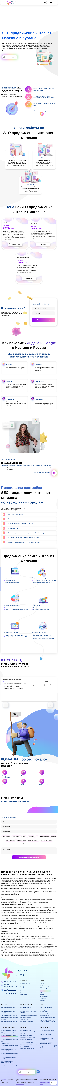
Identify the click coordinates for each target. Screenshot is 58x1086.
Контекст (42, 994)
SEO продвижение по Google (8, 1030)
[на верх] (3, 1083)
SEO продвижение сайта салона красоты (9, 1046)
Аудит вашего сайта (45, 987)
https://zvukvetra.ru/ (20, 1084)
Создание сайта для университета (25, 1018)
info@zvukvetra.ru (10, 990)
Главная (22, 985)
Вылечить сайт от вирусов (46, 1034)
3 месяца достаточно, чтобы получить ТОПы (23, 537)
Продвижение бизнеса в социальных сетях (46, 1014)
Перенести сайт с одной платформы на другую (46, 1042)
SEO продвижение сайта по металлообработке (8, 1050)
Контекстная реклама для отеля (9, 1015)
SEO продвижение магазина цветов (8, 1058)
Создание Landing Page (26, 1021)
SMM (41, 992)
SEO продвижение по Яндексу (9, 1033)
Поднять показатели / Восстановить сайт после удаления (46, 1038)
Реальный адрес (14, 528)
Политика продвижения (29, 843)
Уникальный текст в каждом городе (20, 523)
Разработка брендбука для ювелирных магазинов (27, 1049)
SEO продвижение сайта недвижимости (7, 1042)
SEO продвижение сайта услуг (9, 1065)
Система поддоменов (15, 514)
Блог (21, 992)
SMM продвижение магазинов (48, 1017)
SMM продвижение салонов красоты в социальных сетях (47, 1021)
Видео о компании (25, 983)
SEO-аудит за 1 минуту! (12, 89)
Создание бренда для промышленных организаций (28, 1036)
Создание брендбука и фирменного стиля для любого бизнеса (28, 1032)
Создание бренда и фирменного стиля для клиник (28, 1045)
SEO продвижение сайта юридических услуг (7, 1062)
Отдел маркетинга (17, 836)
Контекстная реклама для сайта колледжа (9, 1018)
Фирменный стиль (10, 840)
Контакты (22, 990)
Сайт (24, 836)
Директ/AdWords (44, 836)
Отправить (43, 320)
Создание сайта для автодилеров (25, 1008)
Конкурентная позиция (46, 840)
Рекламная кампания (33, 840)
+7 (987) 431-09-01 (10, 981)
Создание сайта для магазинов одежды (28, 1012)
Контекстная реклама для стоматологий (8, 1008)
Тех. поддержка (44, 996)
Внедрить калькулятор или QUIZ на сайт (48, 1046)
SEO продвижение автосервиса (9, 1039)
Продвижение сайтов (45, 990)
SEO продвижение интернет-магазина (8, 1036)
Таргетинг (53, 836)
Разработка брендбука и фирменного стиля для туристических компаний (26, 1041)
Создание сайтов (44, 989)
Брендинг (42, 985)
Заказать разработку (27, 1072)
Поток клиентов (6, 836)
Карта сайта (23, 994)
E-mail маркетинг (21, 840)
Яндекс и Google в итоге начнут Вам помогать (24, 542)
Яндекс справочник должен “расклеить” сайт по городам (28, 533)
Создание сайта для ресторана (28, 1015)
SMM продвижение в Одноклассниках (45, 1010)
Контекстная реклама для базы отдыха (9, 1022)
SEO (37, 836)
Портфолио (23, 987)
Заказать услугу (10, 57)
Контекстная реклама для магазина (8, 1012)
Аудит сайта (31, 836)
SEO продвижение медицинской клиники (9, 1054)
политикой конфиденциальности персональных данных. (47, 1082)
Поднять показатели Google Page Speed (47, 1031)
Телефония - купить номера (18, 519)
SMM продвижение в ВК (46, 1007)
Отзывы (22, 989)
